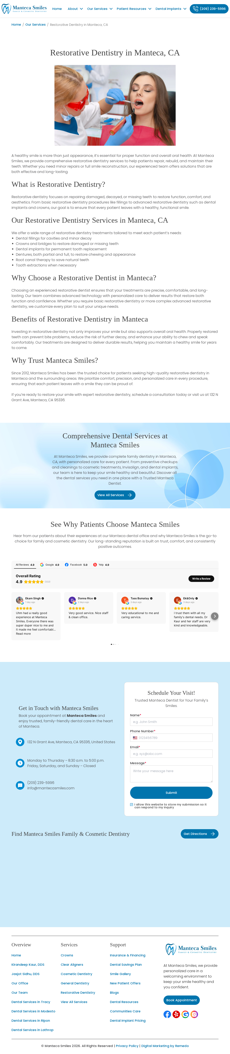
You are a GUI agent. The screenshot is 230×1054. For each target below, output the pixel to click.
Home (16, 24)
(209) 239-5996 (40, 782)
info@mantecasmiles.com (51, 788)
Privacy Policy (127, 1046)
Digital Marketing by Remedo (165, 1046)
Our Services (35, 24)
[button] (167, 1014)
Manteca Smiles (82, 715)
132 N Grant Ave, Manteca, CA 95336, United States (71, 741)
